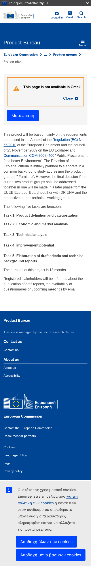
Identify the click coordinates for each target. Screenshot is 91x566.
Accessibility (12, 375)
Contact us (11, 350)
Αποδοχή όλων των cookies (46, 541)
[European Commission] (36, 402)
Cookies (9, 447)
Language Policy (15, 455)
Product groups (65, 54)
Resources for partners (20, 436)
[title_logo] (26, 14)
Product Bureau (17, 320)
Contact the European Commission (28, 428)
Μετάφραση (22, 115)
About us (10, 367)
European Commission (21, 54)
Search (81, 17)
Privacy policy (13, 471)
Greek (70, 15)
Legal (7, 463)
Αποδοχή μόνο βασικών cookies (50, 555)
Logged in (57, 17)
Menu (82, 45)
